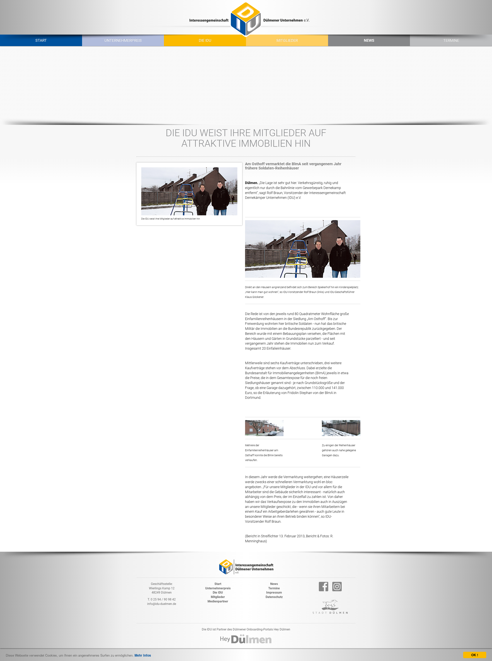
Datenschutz (274, 597)
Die (218, 592)
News (274, 584)
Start (217, 584)
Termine (274, 588)
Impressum (274, 592)
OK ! (474, 655)
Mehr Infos (143, 655)
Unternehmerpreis (218, 588)
